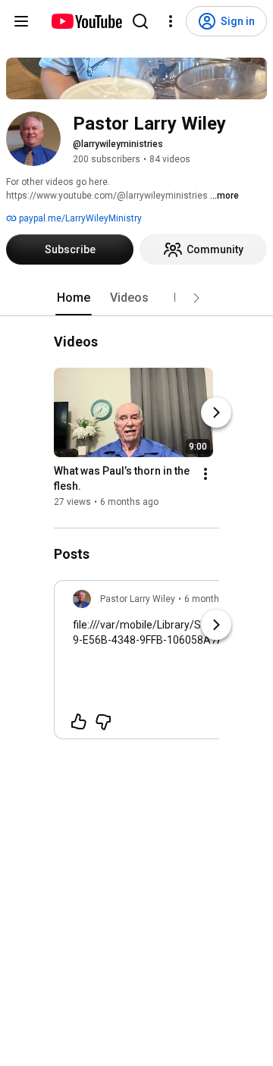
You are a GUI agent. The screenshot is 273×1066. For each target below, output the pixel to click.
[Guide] (21, 21)
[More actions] (205, 474)
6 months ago (213, 599)
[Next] (216, 413)
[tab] (73, 298)
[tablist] (136, 298)
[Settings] (171, 21)
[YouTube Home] (86, 21)
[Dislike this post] (103, 722)
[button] (196, 298)
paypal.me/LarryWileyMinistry (79, 218)
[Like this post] (79, 722)
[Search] (140, 21)
